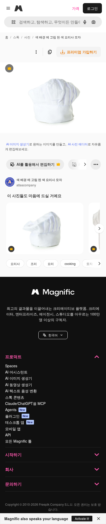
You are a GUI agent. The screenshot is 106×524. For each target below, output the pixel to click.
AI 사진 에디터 (78, 144)
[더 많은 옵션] (36, 52)
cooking (70, 263)
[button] (53, 335)
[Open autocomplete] (11, 22)
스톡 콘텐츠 (14, 397)
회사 (9, 469)
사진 (27, 37)
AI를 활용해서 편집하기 (32, 165)
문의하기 (13, 484)
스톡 (16, 37)
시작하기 (13, 455)
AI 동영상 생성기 (18, 384)
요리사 (15, 263)
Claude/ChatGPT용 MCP (25, 403)
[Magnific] (53, 293)
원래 (29, 69)
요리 (51, 263)
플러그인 (16, 416)
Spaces (11, 365)
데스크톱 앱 (19, 422)
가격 (75, 8)
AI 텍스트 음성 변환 (21, 390)
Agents (15, 409)
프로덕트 (13, 357)
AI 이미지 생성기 (17, 144)
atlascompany (26, 185)
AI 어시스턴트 (16, 372)
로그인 (92, 8)
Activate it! (82, 518)
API (8, 434)
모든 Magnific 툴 (18, 441)
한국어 (53, 335)
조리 (34, 263)
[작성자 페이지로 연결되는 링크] (9, 182)
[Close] (98, 518)
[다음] (85, 164)
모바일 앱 (13, 428)
